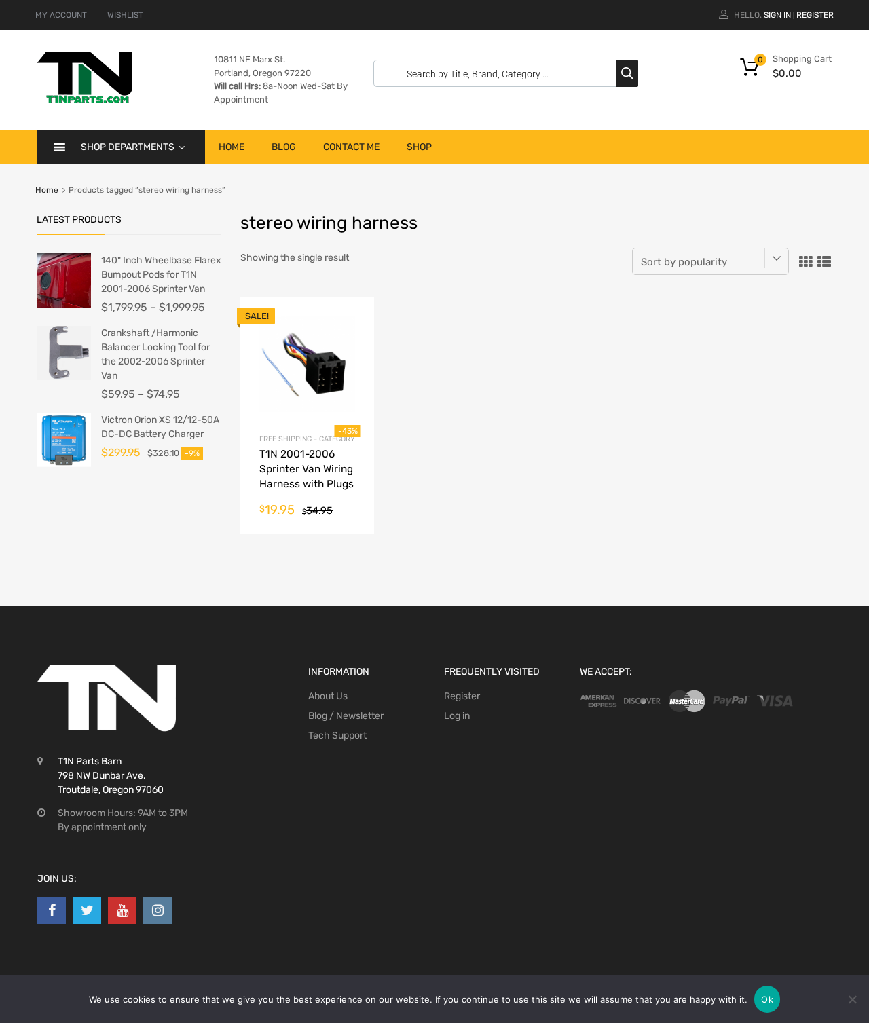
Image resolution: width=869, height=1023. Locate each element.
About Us (328, 696)
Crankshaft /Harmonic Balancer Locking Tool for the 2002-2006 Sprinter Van (155, 354)
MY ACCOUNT (61, 15)
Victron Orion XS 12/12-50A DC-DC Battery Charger (160, 427)
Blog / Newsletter (346, 716)
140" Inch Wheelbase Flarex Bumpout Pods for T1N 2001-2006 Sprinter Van (161, 275)
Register (815, 15)
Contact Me (351, 147)
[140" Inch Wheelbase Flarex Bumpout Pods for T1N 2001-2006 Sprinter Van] (64, 304)
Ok (767, 999)
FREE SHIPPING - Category (307, 438)
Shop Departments (127, 147)
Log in (457, 716)
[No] (852, 999)
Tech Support (337, 735)
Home (231, 147)
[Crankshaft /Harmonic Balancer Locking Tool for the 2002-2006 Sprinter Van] (64, 377)
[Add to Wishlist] (352, 323)
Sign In (777, 15)
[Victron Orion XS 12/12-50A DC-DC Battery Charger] (64, 464)
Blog (284, 147)
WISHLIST (125, 15)
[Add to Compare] (352, 345)
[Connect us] (51, 910)
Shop (419, 147)
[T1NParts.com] (84, 100)
